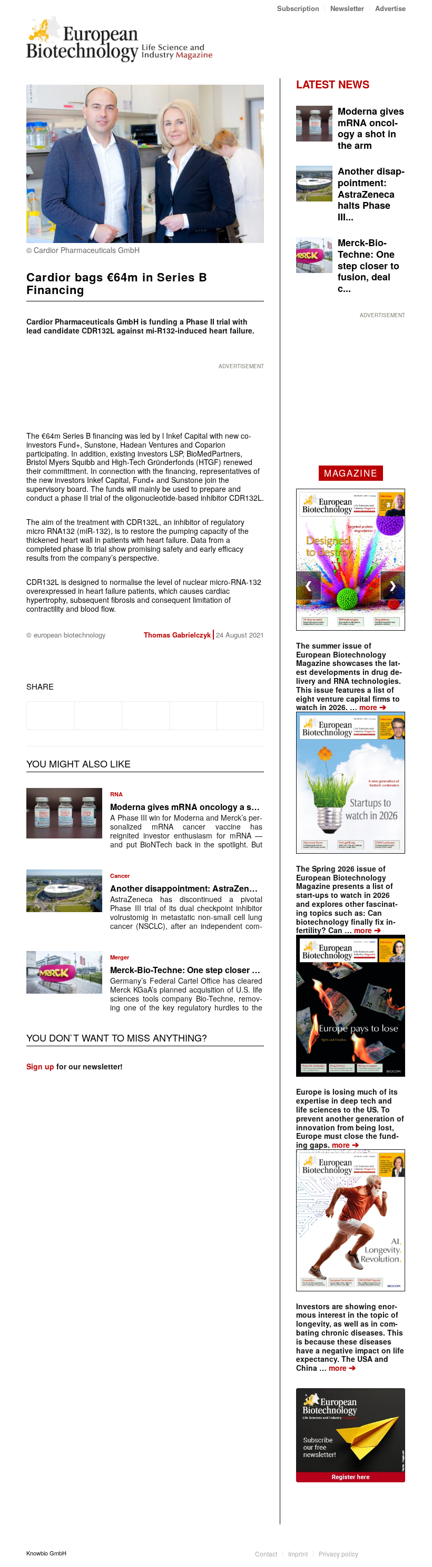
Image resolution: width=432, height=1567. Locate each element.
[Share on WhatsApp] (145, 715)
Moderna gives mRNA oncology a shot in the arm (208, 807)
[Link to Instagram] (398, 1553)
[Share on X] (98, 715)
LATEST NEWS (332, 84)
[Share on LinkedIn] (193, 715)
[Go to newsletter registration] (350, 1435)
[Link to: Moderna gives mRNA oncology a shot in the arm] (64, 813)
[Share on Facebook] (50, 715)
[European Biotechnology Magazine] (119, 39)
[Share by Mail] (240, 715)
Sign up (40, 1066)
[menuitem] (298, 8)
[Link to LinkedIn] (382, 1553)
